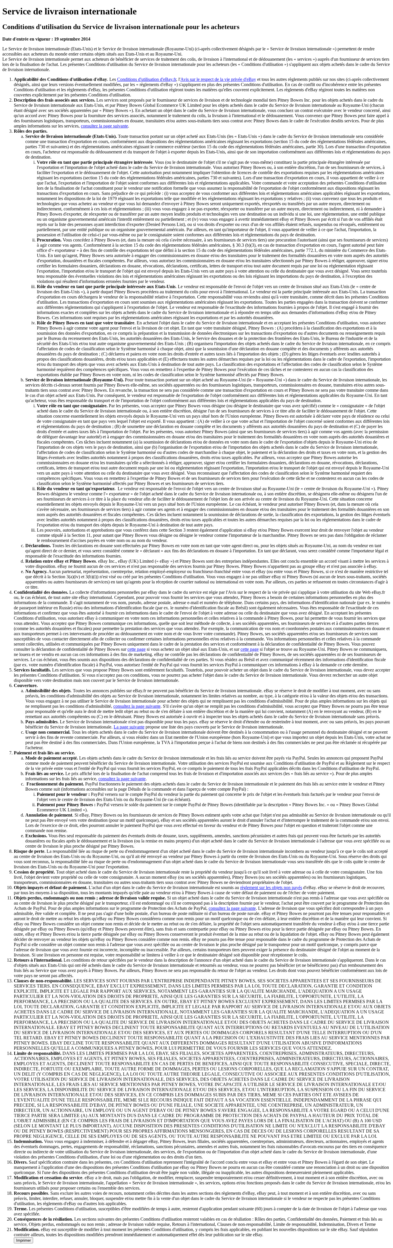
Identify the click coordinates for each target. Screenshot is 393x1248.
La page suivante (129, 726)
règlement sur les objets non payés (271, 887)
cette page (136, 649)
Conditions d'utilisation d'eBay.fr (146, 79)
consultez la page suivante (104, 125)
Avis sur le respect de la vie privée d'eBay (218, 79)
